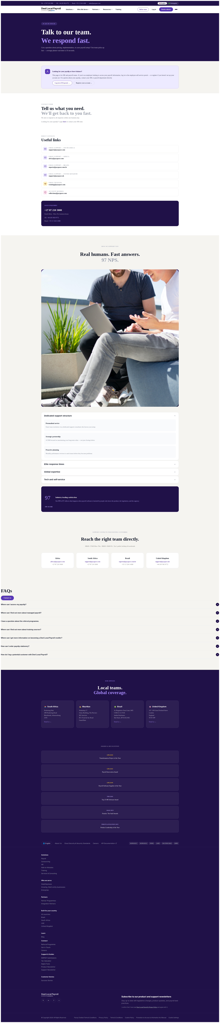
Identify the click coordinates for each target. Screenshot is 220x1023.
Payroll (43, 858)
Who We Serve (82, 9)
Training (118, 9)
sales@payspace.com (94, 3)
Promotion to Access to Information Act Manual (151, 1017)
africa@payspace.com (57, 561)
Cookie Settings (174, 1017)
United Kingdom (47, 926)
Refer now (143, 9)
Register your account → (84, 83)
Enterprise (45, 890)
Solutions (69, 9)
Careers (96, 843)
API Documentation (108, 843)
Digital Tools (45, 964)
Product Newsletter (48, 967)
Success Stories (47, 980)
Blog (42, 937)
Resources (107, 9)
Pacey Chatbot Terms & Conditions (85, 1017)
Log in (154, 9)
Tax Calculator (46, 961)
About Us (58, 843)
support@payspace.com (92, 561)
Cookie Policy (129, 1017)
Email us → (47, 722)
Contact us (7, 598)
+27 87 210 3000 (48, 3)
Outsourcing (45, 861)
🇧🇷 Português (173, 3)
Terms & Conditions (116, 1017)
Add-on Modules (47, 867)
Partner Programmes (48, 901)
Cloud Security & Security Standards (77, 843)
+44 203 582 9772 (53, 217)
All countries (45, 914)
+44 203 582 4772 (64, 3)
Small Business (46, 884)
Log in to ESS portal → (62, 83)
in (48, 1000)
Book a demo (166, 9)
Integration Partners (48, 904)
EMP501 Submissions (48, 958)
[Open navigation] (176, 9)
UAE (42, 923)
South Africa (45, 920)
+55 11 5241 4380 (81, 3)
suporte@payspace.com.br (127, 561)
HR (42, 864)
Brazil (43, 917)
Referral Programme (48, 944)
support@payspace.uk (162, 561)
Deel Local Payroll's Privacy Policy (147, 1007)
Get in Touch (45, 947)
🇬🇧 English (162, 3)
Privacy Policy (103, 1017)
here (64, 122)
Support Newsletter (48, 970)
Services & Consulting (49, 873)
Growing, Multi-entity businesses (53, 887)
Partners (95, 9)
